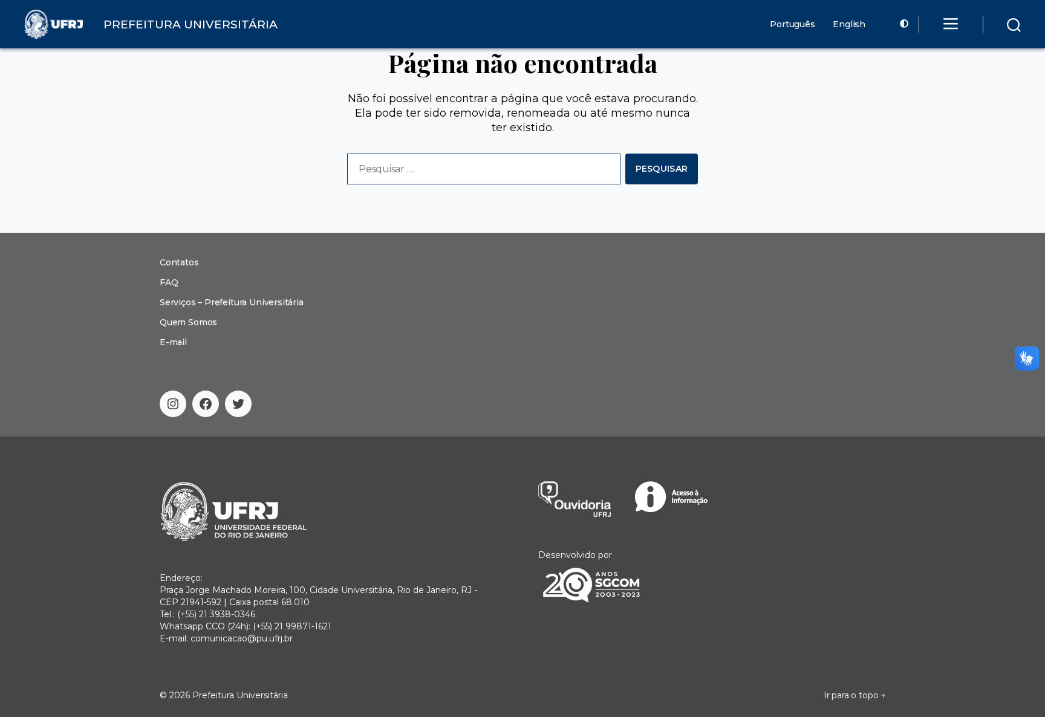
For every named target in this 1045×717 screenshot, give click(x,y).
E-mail (173, 342)
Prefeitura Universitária (240, 695)
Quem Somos (188, 322)
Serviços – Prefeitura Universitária (232, 302)
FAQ (169, 282)
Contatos (179, 262)
